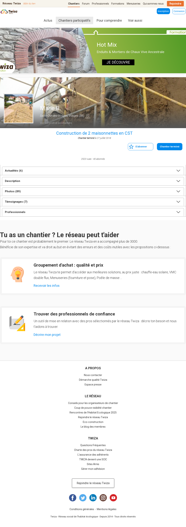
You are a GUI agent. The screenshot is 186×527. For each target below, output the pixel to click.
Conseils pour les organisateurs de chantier (93, 403)
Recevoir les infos (47, 285)
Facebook (72, 497)
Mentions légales (106, 509)
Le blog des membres (93, 426)
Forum (85, 3)
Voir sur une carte (87, 116)
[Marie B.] (18, 108)
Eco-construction (93, 422)
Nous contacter (93, 375)
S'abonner (141, 146)
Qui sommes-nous (153, 3)
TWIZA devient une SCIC (93, 459)
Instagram (103, 497)
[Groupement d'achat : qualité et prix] (17, 274)
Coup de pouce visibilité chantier (93, 407)
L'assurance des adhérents (93, 454)
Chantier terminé (169, 146)
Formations (117, 3)
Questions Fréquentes (93, 445)
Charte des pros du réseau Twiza (93, 449)
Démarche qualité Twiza (93, 379)
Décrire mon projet (47, 335)
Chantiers (74, 3)
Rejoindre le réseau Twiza (93, 417)
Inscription (163, 11)
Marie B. (50, 108)
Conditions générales (82, 509)
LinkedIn (93, 497)
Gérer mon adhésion (93, 468)
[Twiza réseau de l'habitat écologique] (11, 12)
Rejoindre (175, 3)
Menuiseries (133, 3)
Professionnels (100, 3)
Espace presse (93, 384)
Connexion (179, 11)
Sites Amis (93, 464)
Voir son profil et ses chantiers (56, 123)
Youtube (113, 497)
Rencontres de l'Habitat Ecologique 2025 (93, 412)
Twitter (82, 497)
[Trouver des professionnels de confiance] (17, 323)
